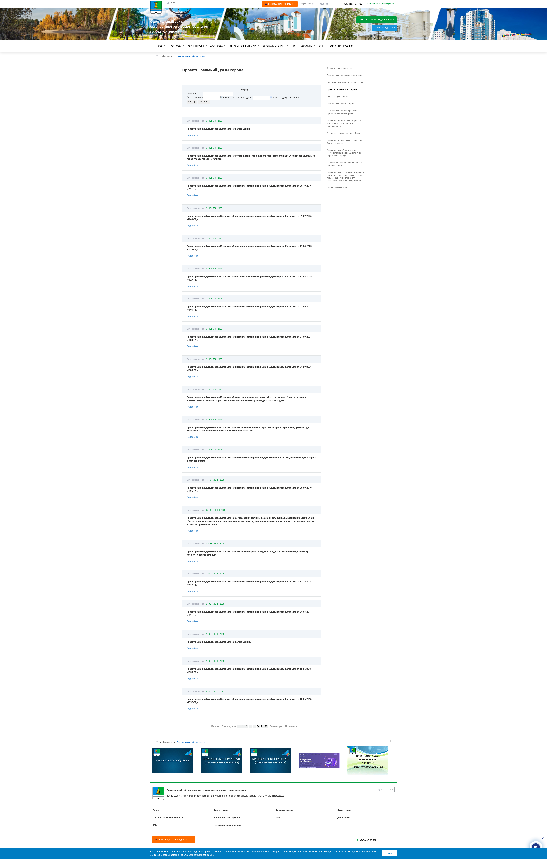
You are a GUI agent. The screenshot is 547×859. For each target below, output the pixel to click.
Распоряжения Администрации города (345, 82)
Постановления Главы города (341, 103)
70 (258, 726)
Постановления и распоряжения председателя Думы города (342, 112)
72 (266, 726)
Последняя (291, 726)
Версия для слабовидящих (173, 839)
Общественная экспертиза (339, 68)
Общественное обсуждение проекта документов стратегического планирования (344, 123)
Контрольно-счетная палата (242, 46)
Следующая (276, 726)
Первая (215, 726)
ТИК (293, 46)
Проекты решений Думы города (342, 89)
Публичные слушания (337, 188)
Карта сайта (387, 790)
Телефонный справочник (341, 46)
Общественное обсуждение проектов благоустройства (344, 141)
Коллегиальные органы (274, 46)
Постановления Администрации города (345, 75)
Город (159, 46)
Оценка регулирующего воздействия (344, 133)
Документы (306, 46)
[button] (536, 847)
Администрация (196, 46)
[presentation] (382, 741)
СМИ (321, 46)
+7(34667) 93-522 (353, 3)
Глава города (175, 46)
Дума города (216, 46)
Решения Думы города (337, 96)
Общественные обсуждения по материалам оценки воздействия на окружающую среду (344, 153)
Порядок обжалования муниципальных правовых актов (345, 164)
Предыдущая (229, 726)
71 (262, 726)
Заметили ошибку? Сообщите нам (381, 4)
